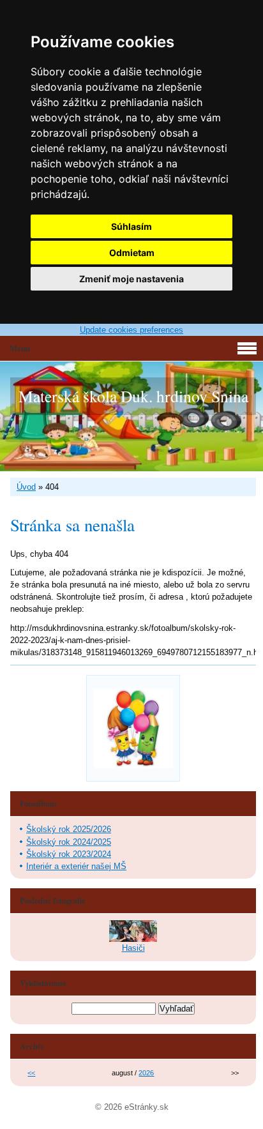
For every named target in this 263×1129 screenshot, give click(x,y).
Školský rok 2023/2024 (68, 854)
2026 (146, 1073)
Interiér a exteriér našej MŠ (76, 866)
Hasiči (133, 948)
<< (31, 1073)
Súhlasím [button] (131, 226)
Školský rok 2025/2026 (68, 829)
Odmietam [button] (131, 252)
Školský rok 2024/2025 (68, 842)
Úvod (26, 487)
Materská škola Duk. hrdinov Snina (133, 396)
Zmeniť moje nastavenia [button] (131, 278)
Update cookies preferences (131, 330)
